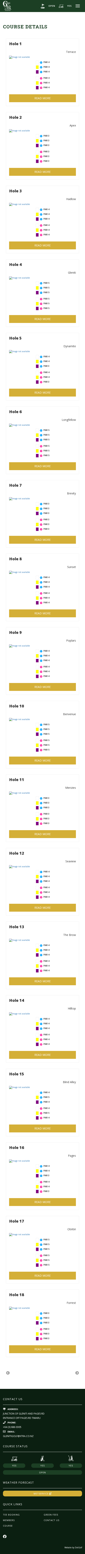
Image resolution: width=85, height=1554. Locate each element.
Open (51, 5)
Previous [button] (8, 1373)
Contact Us (51, 1520)
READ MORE (42, 98)
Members (9, 1520)
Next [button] (77, 1373)
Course (8, 1525)
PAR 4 (46, 62)
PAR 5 (46, 283)
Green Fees (51, 1514)
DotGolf (78, 1547)
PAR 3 (46, 135)
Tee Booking (11, 1514)
